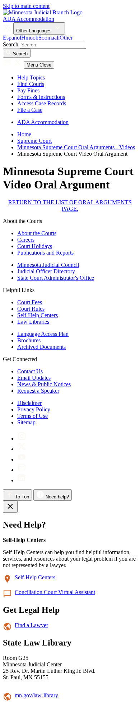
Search (10, 44)
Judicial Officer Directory (46, 271)
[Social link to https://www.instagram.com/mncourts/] (21, 438)
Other (66, 38)
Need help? (56, 497)
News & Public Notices (44, 384)
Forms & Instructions (41, 97)
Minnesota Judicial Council (48, 265)
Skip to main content (26, 6)
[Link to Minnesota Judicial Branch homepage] (43, 12)
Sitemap (26, 422)
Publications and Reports (45, 253)
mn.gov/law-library (36, 695)
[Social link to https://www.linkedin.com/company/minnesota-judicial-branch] (21, 480)
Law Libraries (33, 322)
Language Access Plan (43, 334)
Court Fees (29, 302)
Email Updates (34, 378)
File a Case (29, 110)
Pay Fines (28, 90)
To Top (21, 497)
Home (24, 134)
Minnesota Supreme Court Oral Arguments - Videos (76, 147)
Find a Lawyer (31, 625)
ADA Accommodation (28, 19)
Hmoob (29, 38)
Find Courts (30, 84)
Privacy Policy (33, 409)
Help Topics (31, 77)
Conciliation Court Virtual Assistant (55, 592)
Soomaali (49, 38)
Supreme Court (34, 141)
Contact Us (30, 371)
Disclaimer (29, 403)
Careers (25, 240)
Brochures (29, 340)
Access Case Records (41, 103)
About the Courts (36, 233)
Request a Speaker (38, 391)
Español (12, 38)
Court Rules (31, 309)
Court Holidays (34, 246)
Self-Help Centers (37, 315)
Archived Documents (41, 347)
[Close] (10, 507)
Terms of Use (32, 416)
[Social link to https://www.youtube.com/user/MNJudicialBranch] (21, 459)
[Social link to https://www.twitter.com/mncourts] (21, 449)
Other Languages (34, 30)
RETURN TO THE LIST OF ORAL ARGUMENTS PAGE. (70, 205)
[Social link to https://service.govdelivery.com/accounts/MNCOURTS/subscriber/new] (21, 470)
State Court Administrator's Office (55, 278)
